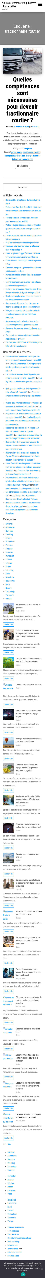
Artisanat (9, 524)
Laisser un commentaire (22, 159)
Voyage (9, 598)
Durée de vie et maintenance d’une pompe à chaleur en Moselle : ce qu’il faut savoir (27, 633)
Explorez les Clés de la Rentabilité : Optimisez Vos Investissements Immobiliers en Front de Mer (23, 210)
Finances (9, 549)
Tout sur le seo (13, 1231)
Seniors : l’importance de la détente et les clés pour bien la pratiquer (28, 1058)
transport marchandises (15, 156)
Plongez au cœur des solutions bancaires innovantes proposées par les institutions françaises (23, 314)
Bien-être (9, 531)
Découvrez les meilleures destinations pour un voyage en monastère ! (28, 1086)
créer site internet (15, 1252)
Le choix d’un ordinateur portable (28, 684)
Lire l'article (8, 624)
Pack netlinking (13, 1241)
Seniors (9, 588)
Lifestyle (9, 563)
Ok (23, 1274)
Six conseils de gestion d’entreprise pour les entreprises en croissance (28, 940)
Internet (9, 559)
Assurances (10, 527)
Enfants (8, 538)
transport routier (33, 156)
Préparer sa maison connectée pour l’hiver (22, 243)
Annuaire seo (13, 1245)
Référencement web (16, 1227)
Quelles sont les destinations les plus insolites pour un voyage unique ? (28, 713)
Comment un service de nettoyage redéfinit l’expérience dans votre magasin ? (27, 768)
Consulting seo (13, 1256)
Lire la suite (22, 166)
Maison (8, 566)
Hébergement (13, 1249)
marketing (9, 570)
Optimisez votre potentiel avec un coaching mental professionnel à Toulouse (29, 883)
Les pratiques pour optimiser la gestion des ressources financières (22, 510)
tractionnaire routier (31, 152)
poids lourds (16, 152)
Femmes (9, 545)
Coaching (9, 534)
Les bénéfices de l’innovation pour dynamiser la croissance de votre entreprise (23, 421)
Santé (8, 584)
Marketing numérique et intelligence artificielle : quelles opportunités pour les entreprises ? (23, 367)
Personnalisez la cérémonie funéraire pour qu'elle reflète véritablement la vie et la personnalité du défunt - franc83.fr (23, 481)
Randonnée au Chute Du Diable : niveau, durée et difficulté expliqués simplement (28, 799)
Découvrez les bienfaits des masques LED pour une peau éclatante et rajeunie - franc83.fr (22, 431)
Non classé (10, 577)
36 (9, 1144)
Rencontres (10, 581)
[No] (42, 1269)
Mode (8, 574)
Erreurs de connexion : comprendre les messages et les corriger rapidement (29, 972)
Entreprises (10, 541)
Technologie (10, 591)
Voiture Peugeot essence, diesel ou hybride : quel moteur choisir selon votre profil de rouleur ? (23, 228)
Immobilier (10, 556)
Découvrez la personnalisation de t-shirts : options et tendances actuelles (29, 1000)
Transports (27, 148)
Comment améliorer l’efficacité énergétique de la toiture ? (23, 396)
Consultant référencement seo (19, 1238)
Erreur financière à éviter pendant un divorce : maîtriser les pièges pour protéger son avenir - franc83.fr (24, 467)
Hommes (9, 552)
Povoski (35, 126)
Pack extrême (13, 1234)
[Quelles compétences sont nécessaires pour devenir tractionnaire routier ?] (22, 61)
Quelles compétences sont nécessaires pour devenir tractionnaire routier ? (22, 100)
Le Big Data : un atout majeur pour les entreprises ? (24, 381)
